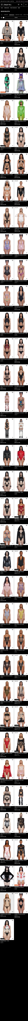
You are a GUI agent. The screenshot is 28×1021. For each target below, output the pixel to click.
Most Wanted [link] (13, 7)
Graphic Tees (18, 14)
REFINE (16, 17)
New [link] (2, 7)
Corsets (6, 14)
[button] (2, 4)
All (2, 14)
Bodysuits (11, 14)
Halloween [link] (6, 7)
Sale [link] (19, 7)
